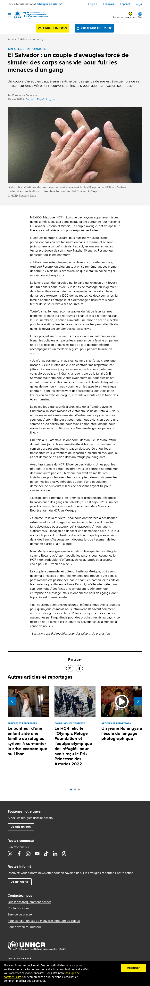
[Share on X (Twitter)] (69, 668)
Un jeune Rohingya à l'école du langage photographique (121, 733)
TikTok (46, 853)
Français (108, 4)
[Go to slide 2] (76, 790)
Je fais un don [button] (21, 826)
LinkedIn (55, 853)
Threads (64, 853)
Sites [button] (140, 17)
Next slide (138, 701)
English (92, 4)
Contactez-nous (18, 908)
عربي (139, 4)
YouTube (37, 853)
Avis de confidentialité (19, 958)
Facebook (19, 853)
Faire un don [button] (130, 17)
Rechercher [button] (118, 17)
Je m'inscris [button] (19, 881)
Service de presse (20, 914)
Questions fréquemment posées (29, 902)
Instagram (28, 853)
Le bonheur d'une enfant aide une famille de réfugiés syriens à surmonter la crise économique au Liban (27, 741)
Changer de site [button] (47, 4)
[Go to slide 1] (72, 790)
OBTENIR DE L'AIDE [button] (96, 28)
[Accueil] (27, 15)
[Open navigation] (9, 15)
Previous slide (12, 701)
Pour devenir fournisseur (24, 927)
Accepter (133, 967)
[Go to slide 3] (80, 790)
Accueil (12, 39)
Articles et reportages (33, 39)
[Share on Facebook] (79, 668)
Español (125, 4)
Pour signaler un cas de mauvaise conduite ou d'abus (44, 921)
